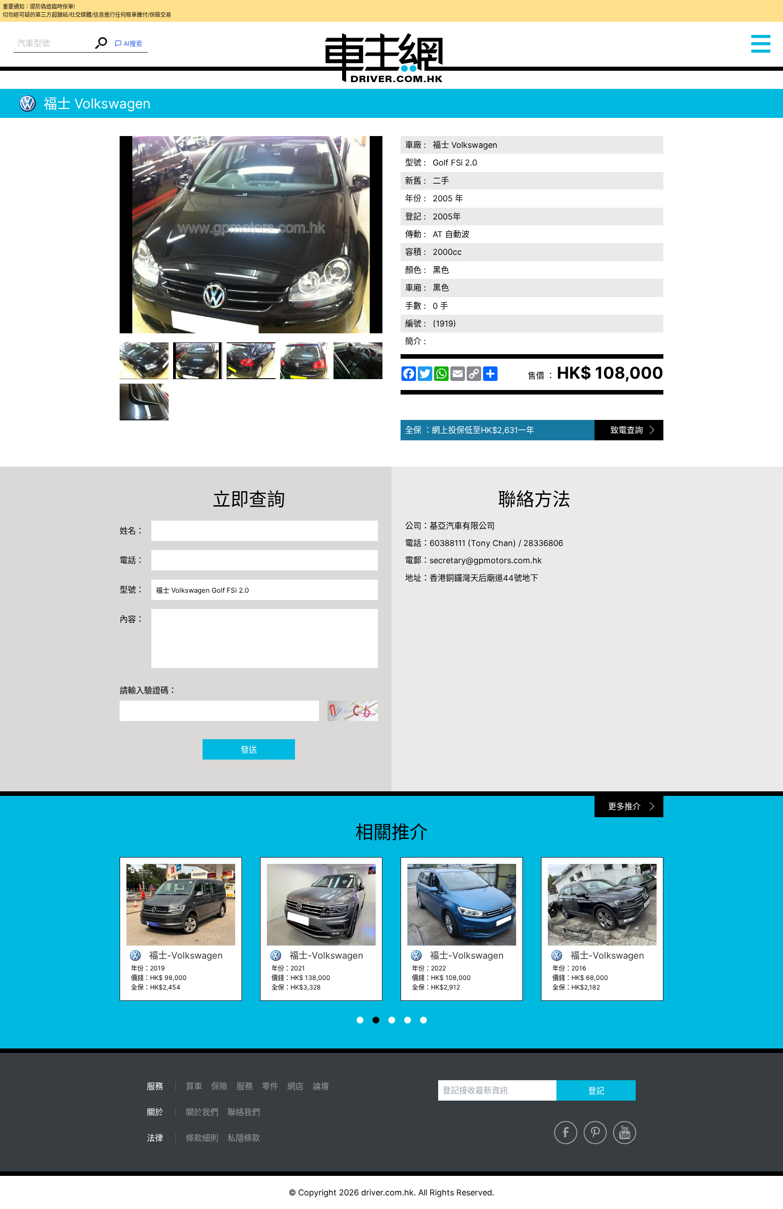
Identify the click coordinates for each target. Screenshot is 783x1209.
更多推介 (624, 806)
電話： (132, 560)
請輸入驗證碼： (148, 690)
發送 (249, 750)
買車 (194, 1086)
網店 (295, 1086)
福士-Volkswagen (184, 955)
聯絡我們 (243, 1112)
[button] (144, 360)
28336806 (543, 543)
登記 (596, 1091)
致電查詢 (626, 430)
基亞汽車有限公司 (462, 526)
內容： (132, 619)
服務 (245, 1086)
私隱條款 (243, 1138)
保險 (219, 1086)
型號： (132, 590)
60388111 (447, 543)
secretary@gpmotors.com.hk (486, 560)
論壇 (321, 1086)
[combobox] (53, 43)
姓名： (132, 531)
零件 (270, 1086)
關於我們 (202, 1112)
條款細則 (202, 1138)
